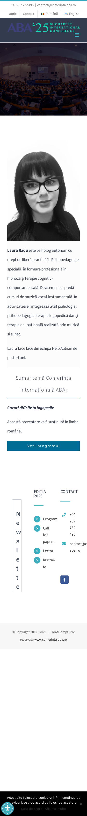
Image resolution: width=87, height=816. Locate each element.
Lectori (48, 551)
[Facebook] (64, 579)
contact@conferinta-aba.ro (56, 5)
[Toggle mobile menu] (77, 34)
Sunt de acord (31, 809)
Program (48, 519)
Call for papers (48, 535)
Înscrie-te (48, 563)
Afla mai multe (55, 809)
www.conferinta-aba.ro (50, 639)
